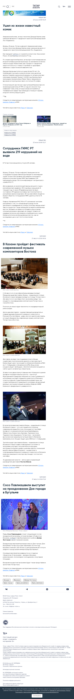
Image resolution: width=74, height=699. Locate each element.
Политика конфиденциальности (11, 680)
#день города (8, 583)
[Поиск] (59, 7)
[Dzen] (47, 589)
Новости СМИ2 (10, 133)
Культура (43, 236)
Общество (42, 17)
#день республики (22, 583)
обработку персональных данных (60, 690)
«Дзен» (22, 108)
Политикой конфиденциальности (49, 692)
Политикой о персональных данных (26, 692)
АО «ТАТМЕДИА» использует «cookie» (13, 672)
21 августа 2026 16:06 (39, 238)
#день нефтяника (37, 583)
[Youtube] (68, 589)
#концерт (7, 580)
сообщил (13, 538)
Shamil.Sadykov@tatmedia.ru (11, 685)
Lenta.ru (15, 54)
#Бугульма (17, 580)
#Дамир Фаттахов (30, 580)
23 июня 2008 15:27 (39, 142)
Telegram (30, 108)
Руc (4, 6)
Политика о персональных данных (12, 666)
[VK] (6, 589)
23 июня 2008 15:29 (39, 20)
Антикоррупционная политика (11, 669)
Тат (13, 6)
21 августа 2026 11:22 (39, 479)
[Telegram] (27, 589)
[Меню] (69, 6)
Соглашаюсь (37, 695)
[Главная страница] (36, 6)
